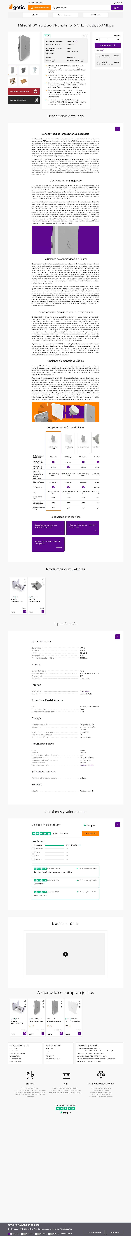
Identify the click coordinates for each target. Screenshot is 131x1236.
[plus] (118, 39)
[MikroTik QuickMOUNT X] (36, 585)
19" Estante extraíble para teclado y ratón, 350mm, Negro (96, 1059)
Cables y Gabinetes (16, 1061)
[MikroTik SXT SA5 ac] (98, 439)
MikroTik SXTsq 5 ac (83, 447)
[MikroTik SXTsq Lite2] (68, 439)
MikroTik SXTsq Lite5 (53, 447)
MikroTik (35, 15)
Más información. (66, 1229)
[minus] (97, 39)
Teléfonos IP (50, 1056)
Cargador (49, 1051)
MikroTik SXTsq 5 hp (54, 1017)
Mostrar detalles (66, 1233)
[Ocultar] (117, 129)
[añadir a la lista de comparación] (83, 35)
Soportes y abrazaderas (17, 1053)
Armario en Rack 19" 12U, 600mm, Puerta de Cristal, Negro (96, 1051)
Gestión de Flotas (15, 1059)
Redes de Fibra (15, 1056)
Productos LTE (14, 1048)
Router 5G (49, 1048)
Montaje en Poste (86, 765)
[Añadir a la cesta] (24, 611)
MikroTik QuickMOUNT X (34, 596)
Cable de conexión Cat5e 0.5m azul (89, 1061)
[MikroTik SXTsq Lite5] (53, 439)
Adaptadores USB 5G (53, 1059)
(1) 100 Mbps (84, 691)
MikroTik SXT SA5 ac (98, 447)
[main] (17, 7)
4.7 (68, 1015)
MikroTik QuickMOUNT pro (17, 596)
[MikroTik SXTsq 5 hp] (55, 1007)
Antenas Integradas (73, 60)
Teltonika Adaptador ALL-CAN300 (88, 1048)
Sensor (48, 1061)
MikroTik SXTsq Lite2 (68, 447)
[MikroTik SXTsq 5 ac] (83, 439)
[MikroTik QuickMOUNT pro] (18, 585)
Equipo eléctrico (15, 1051)
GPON (48, 1053)
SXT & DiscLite (96, 15)
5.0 (48, 36)
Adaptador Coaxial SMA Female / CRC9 (90, 1053)
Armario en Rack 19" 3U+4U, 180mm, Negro (91, 1056)
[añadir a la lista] (86, 35)
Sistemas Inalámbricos (65, 15)
